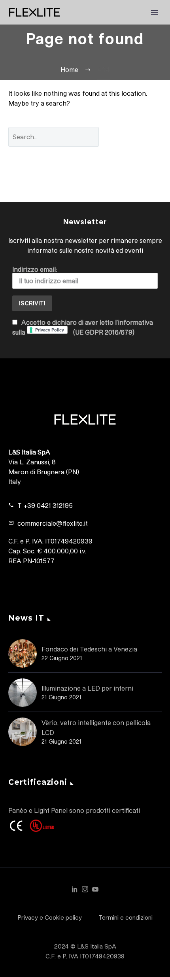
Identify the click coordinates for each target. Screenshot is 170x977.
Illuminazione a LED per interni (87, 688)
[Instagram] (85, 889)
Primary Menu (154, 12)
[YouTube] (95, 889)
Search (136, 136)
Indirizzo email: (34, 269)
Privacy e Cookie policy (49, 917)
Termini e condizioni (125, 917)
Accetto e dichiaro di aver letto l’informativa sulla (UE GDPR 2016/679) (82, 327)
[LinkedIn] (75, 889)
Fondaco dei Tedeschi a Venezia (89, 649)
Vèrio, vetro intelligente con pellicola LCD (96, 727)
